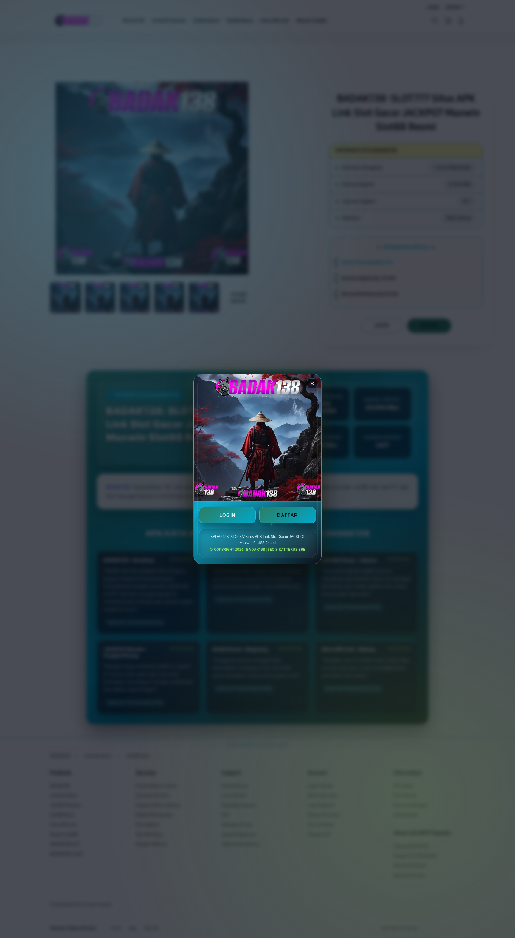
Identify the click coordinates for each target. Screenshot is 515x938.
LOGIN (227, 515)
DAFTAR (287, 515)
